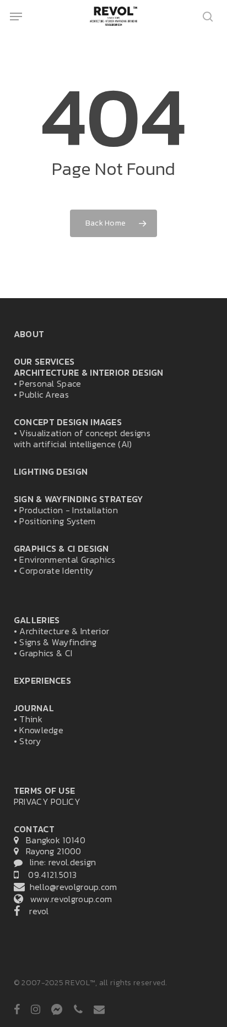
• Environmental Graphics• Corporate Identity (64, 559)
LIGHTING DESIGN (51, 471)
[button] (16, 16)
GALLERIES (37, 620)
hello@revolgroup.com (71, 886)
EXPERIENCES (42, 680)
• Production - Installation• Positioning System (78, 510)
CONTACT (34, 829)
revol (34, 911)
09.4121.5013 (48, 874)
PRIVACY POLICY (47, 801)
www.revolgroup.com (67, 898)
